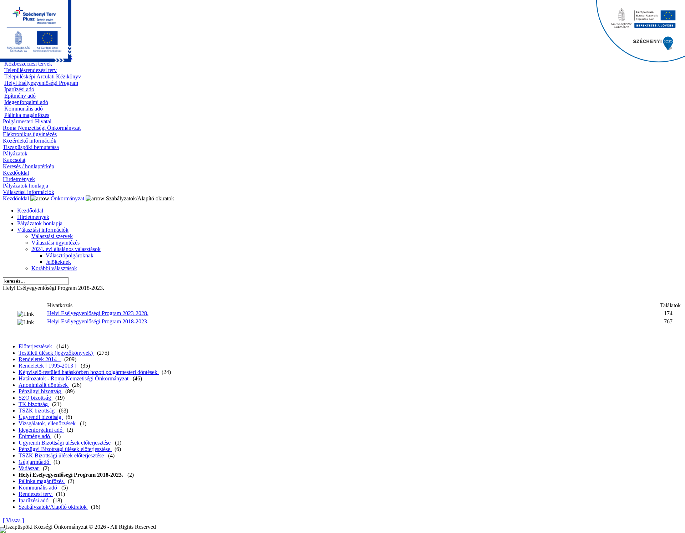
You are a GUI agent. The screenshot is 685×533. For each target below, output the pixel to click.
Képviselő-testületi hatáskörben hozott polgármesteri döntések (89, 372)
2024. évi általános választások (66, 249)
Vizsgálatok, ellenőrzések (48, 423)
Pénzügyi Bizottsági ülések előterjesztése (65, 449)
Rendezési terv (36, 494)
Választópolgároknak (69, 255)
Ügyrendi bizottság (41, 417)
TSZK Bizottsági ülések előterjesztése (62, 455)
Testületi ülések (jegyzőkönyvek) (56, 353)
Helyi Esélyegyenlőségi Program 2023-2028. (97, 313)
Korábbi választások (54, 268)
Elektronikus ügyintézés (30, 134)
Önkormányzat (67, 198)
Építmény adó (20, 96)
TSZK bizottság (37, 411)
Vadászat (29, 468)
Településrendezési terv (30, 70)
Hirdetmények (19, 179)
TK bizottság (34, 404)
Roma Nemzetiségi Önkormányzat (42, 128)
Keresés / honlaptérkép (28, 166)
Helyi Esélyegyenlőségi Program (41, 83)
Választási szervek (52, 236)
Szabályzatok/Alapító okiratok (53, 507)
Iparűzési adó (19, 89)
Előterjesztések (36, 346)
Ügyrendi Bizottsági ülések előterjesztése (65, 443)
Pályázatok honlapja (25, 186)
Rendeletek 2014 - (40, 359)
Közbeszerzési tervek (28, 64)
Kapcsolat (14, 160)
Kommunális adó (23, 109)
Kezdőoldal (16, 173)
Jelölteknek (58, 262)
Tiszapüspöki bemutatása (31, 147)
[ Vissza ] (13, 520)
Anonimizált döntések (44, 385)
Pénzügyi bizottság (40, 391)
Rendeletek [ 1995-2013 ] (48, 366)
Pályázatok (15, 153)
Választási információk (28, 192)
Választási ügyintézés (55, 243)
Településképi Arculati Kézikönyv (42, 76)
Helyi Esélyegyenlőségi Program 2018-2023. (97, 321)
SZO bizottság (35, 398)
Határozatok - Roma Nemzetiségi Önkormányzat (74, 378)
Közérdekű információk (29, 141)
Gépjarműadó (35, 462)
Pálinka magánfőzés (26, 115)
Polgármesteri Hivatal (27, 121)
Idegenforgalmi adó (26, 102)
